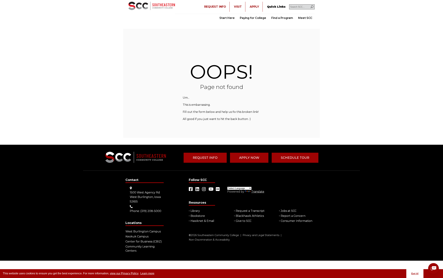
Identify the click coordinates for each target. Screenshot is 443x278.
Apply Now (249, 158)
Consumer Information (296, 221)
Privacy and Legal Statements (261, 235)
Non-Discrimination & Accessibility (209, 239)
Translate (257, 191)
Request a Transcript (250, 210)
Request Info (205, 158)
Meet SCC (305, 18)
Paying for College (253, 18)
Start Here (227, 18)
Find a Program (282, 18)
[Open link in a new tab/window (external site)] (191, 189)
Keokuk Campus (136, 236)
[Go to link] (151, 6)
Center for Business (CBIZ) (143, 241)
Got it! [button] (415, 273)
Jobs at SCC (288, 210)
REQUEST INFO (215, 6)
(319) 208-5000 (150, 211)
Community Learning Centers (140, 248)
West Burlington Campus (143, 231)
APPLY (254, 6)
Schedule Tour (295, 158)
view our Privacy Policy (124, 273)
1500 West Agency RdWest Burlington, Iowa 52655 (145, 197)
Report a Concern (293, 216)
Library (195, 210)
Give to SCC (243, 221)
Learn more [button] (147, 273)
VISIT (238, 6)
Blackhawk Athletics (250, 216)
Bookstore (198, 216)
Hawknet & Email (202, 221)
